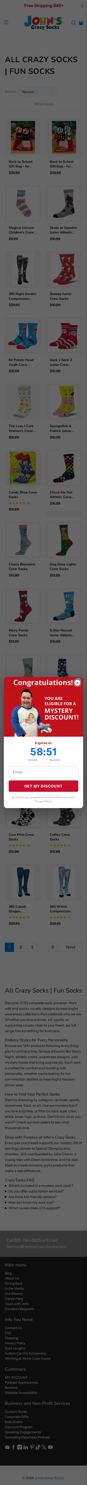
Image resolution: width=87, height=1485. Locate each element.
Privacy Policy (43, 801)
